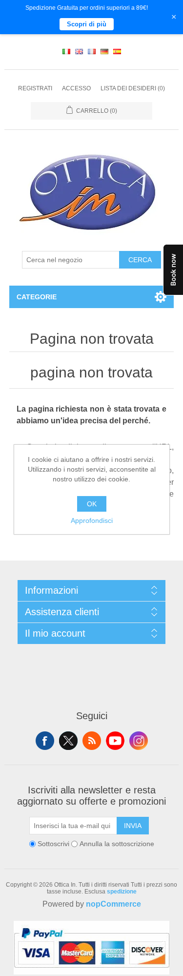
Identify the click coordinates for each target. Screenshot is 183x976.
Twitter (68, 740)
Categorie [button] (37, 297)
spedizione (122, 891)
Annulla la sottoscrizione (117, 844)
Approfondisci (92, 520)
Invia (133, 826)
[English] (79, 52)
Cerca (140, 260)
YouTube (115, 740)
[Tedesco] (104, 52)
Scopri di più (86, 24)
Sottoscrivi (53, 844)
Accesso (76, 88)
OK (92, 504)
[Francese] (92, 52)
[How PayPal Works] (91, 972)
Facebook (45, 740)
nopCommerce (113, 904)
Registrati (35, 88)
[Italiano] (66, 52)
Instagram (138, 740)
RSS (91, 740)
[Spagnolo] (117, 52)
